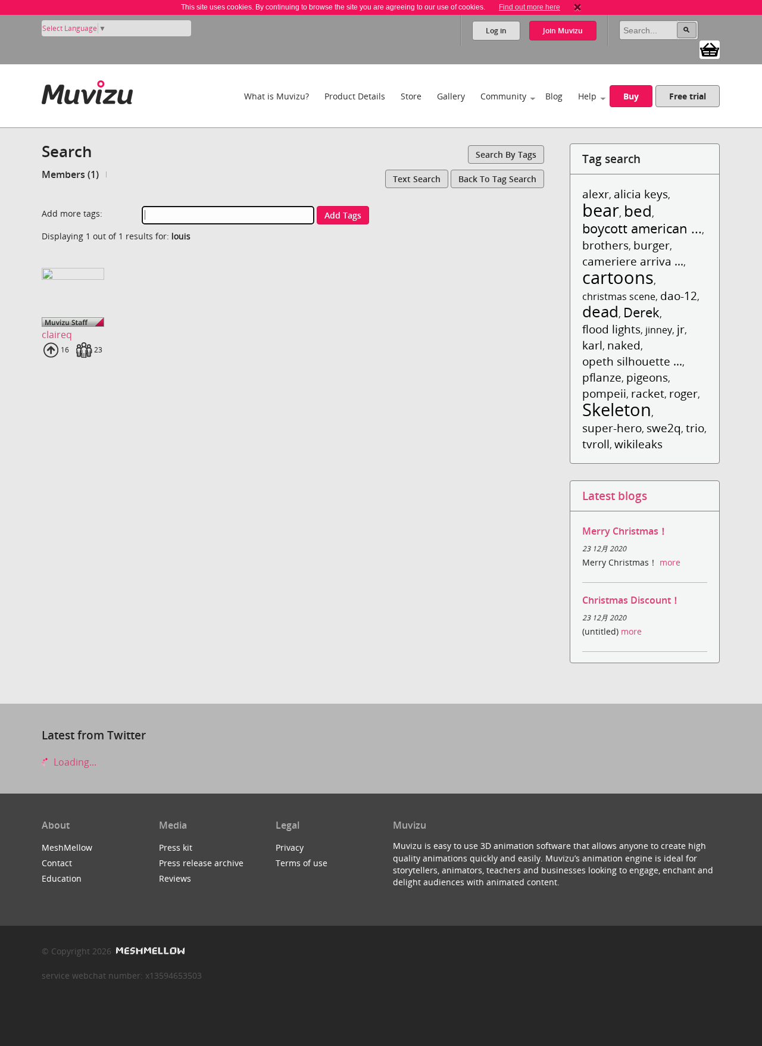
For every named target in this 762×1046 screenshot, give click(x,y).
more (670, 562)
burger (651, 245)
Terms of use (301, 863)
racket (647, 393)
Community (503, 96)
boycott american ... (642, 228)
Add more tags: (72, 213)
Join (563, 31)
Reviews (175, 878)
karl (592, 345)
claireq (57, 334)
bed (638, 211)
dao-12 (678, 296)
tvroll (596, 444)
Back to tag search (497, 179)
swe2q (664, 428)
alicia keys (641, 194)
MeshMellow (67, 847)
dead (600, 311)
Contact (57, 863)
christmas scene (618, 296)
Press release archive (201, 863)
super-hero (612, 428)
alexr (595, 194)
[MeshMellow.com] (149, 951)
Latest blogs (614, 495)
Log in (496, 31)
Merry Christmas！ (625, 531)
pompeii (604, 393)
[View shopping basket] (709, 48)
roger (683, 393)
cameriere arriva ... (632, 261)
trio (695, 428)
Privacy (290, 847)
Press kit (175, 847)
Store (411, 96)
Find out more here (529, 7)
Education (62, 878)
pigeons (647, 377)
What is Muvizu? (276, 96)
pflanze (602, 377)
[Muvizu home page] (87, 90)
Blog (554, 96)
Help (587, 96)
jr (681, 329)
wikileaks (638, 444)
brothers (605, 245)
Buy (631, 96)
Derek (641, 312)
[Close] (577, 7)
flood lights (611, 329)
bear (600, 209)
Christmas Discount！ (631, 600)
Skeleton (616, 409)
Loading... (73, 762)
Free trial (687, 96)
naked (624, 345)
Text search (417, 179)
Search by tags (506, 154)
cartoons (618, 277)
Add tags (342, 215)
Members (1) (70, 174)
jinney (658, 329)
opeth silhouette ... (632, 361)
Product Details (354, 96)
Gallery (451, 96)
